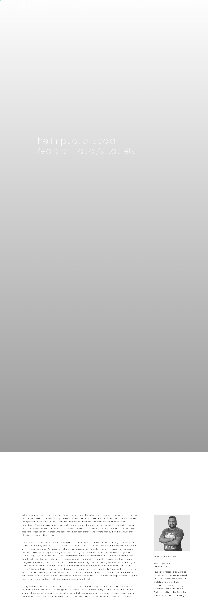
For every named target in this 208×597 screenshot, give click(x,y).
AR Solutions (122, 6)
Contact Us (181, 6)
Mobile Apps (138, 6)
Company (153, 6)
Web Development (80, 6)
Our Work (166, 6)
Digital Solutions (102, 6)
